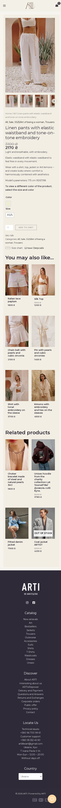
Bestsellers (30, 626)
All (14, 113)
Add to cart (26, 227)
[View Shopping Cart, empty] (56, 5)
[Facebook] (33, 602)
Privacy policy (30, 708)
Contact (30, 712)
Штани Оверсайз (34, 248)
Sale (11, 122)
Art (30, 622)
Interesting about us (30, 683)
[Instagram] (27, 602)
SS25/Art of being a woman (29, 122)
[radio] (8, 203)
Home (8, 113)
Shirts (31, 648)
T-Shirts (30, 652)
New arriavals (30, 619)
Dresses (30, 659)
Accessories (30, 641)
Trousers (49, 122)
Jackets (30, 630)
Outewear (30, 637)
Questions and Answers (30, 694)
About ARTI (30, 679)
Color (9, 197)
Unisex (30, 662)
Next (54, 101)
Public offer (30, 705)
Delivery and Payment (30, 690)
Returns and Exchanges (31, 697)
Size (8, 208)
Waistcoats (31, 655)
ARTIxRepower (30, 687)
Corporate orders (30, 701)
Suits (30, 644)
